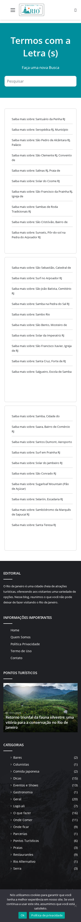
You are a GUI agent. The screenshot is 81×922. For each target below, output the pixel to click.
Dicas (17, 778)
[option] (40, 707)
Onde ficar (21, 827)
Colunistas (21, 764)
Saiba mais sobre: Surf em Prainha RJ (36, 452)
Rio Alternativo (24, 861)
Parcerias (20, 834)
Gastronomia (23, 792)
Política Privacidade (25, 644)
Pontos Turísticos (26, 841)
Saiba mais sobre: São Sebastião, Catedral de (41, 268)
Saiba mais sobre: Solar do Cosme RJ (36, 181)
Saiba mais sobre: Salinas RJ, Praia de (36, 170)
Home (15, 630)
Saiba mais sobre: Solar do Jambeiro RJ (37, 463)
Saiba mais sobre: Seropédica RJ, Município (40, 130)
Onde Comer (22, 820)
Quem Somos (21, 637)
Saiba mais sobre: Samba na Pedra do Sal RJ (40, 304)
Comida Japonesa (26, 771)
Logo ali (19, 806)
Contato (16, 658)
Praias (17, 847)
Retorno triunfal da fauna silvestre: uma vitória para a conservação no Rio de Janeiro (40, 722)
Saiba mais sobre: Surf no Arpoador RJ (37, 278)
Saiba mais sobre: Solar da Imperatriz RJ (38, 335)
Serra (17, 868)
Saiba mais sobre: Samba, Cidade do (36, 416)
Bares (17, 757)
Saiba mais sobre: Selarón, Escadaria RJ (37, 499)
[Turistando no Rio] (31, 10)
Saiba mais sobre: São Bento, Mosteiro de (39, 325)
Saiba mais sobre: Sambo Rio (31, 314)
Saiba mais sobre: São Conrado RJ (34, 473)
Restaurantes (23, 854)
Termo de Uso (21, 651)
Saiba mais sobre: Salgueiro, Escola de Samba (42, 372)
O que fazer (22, 813)
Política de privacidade (47, 915)
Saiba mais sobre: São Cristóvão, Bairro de (40, 222)
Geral (17, 799)
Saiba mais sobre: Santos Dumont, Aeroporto (42, 442)
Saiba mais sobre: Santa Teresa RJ (34, 525)
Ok (23, 915)
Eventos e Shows (25, 785)
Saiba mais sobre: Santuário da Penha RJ (38, 119)
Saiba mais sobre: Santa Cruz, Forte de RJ (39, 361)
